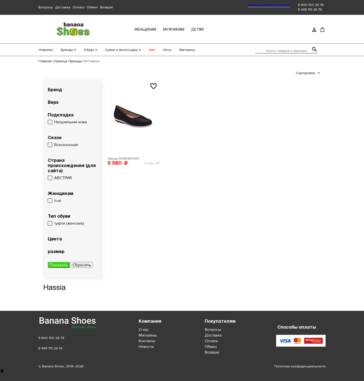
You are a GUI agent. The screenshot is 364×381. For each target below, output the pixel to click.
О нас (144, 329)
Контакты (147, 341)
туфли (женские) (69, 223)
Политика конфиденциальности (300, 366)
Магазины (187, 50)
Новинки (46, 50)
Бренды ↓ (68, 50)
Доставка (62, 7)
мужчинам (173, 29)
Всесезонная (66, 144)
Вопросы (45, 7)
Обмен (92, 7)
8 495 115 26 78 (310, 9)
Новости (146, 346)
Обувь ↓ (90, 50)
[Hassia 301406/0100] (133, 117)
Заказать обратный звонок (269, 5)
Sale (152, 50)
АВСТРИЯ (63, 177)
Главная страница (52, 61)
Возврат (106, 7)
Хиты (167, 50)
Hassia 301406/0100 (123, 158)
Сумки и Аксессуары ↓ (123, 50)
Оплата (78, 7)
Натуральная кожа (70, 122)
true (57, 200)
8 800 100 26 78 (311, 5)
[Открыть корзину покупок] (322, 29)
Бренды (76, 61)
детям (197, 29)
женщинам (145, 29)
